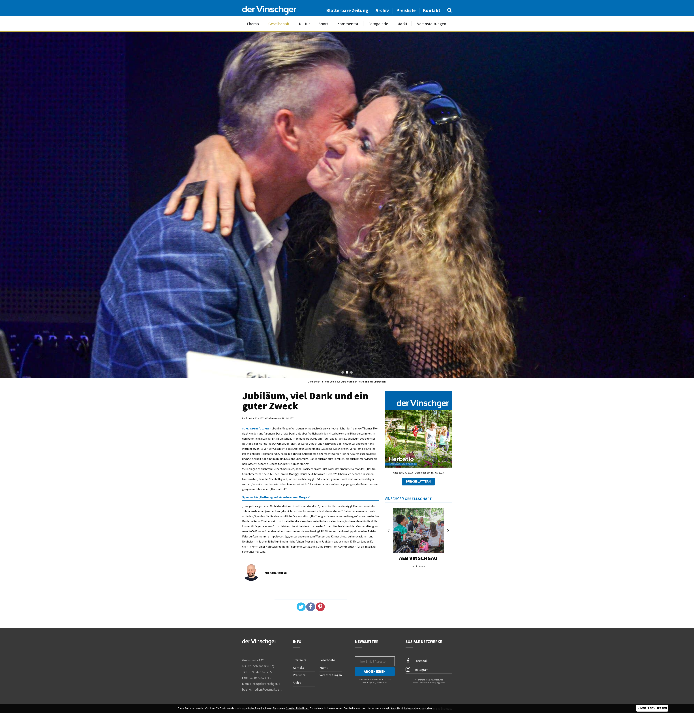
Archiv (382, 10)
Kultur (304, 23)
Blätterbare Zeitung (347, 10)
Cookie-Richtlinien (297, 708)
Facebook (421, 661)
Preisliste (406, 10)
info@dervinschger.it (266, 684)
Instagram (421, 669)
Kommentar (347, 23)
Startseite (299, 660)
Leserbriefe (327, 660)
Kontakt (431, 10)
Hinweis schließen (652, 708)
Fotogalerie (378, 23)
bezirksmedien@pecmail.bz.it (262, 689)
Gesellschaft (279, 23)
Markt (402, 23)
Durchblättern (418, 481)
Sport (323, 23)
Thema (253, 23)
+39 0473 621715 (260, 672)
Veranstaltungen (431, 23)
